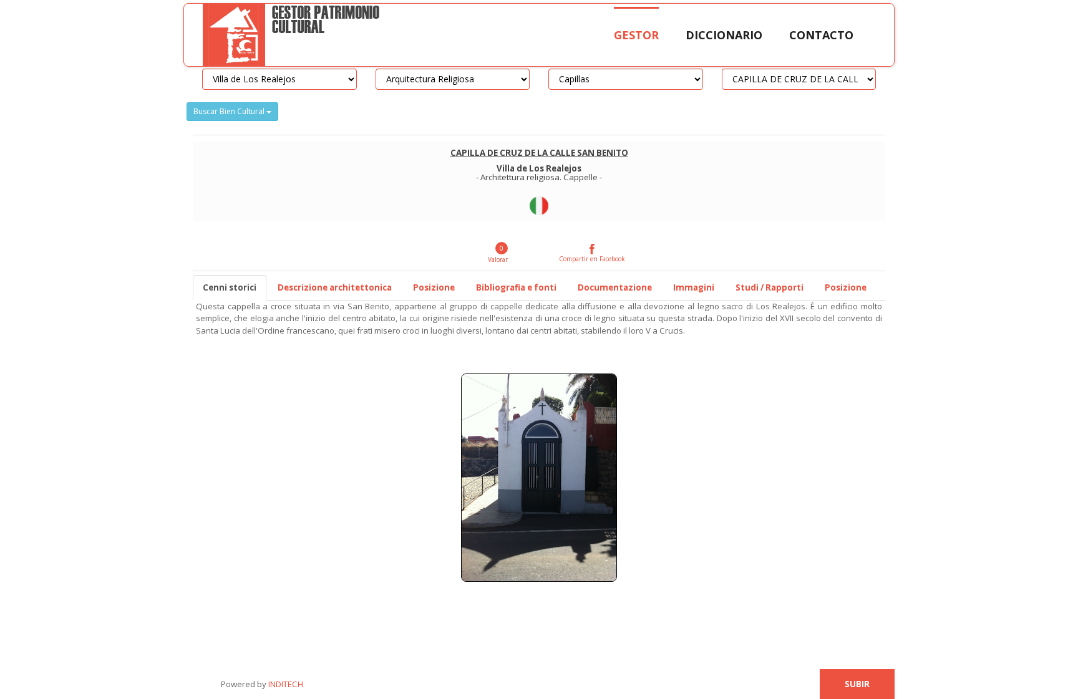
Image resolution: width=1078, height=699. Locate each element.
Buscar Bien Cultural (229, 111)
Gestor (636, 34)
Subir (857, 684)
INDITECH (284, 684)
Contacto (821, 34)
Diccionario (724, 34)
